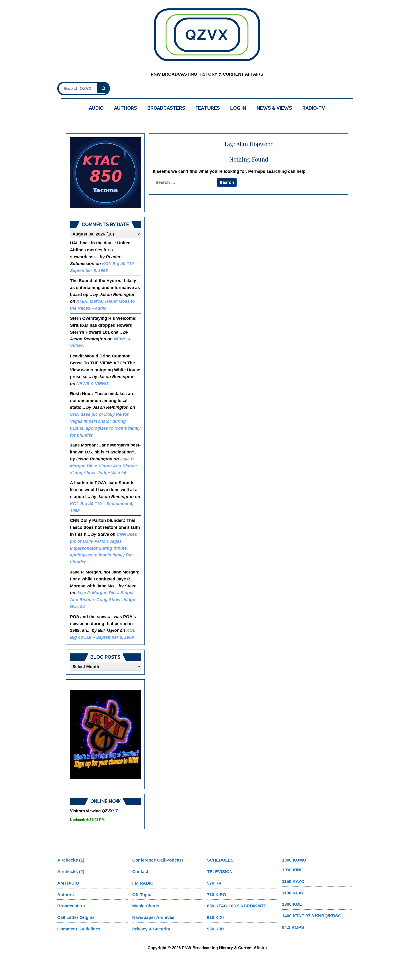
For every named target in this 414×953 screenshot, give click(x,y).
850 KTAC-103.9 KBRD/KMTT (236, 906)
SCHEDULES (220, 860)
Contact (140, 871)
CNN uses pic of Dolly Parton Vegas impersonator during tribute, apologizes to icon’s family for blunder (103, 548)
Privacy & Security (151, 929)
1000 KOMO (294, 860)
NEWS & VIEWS (274, 108)
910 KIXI (215, 917)
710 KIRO (216, 894)
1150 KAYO (293, 881)
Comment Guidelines (78, 929)
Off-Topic (141, 894)
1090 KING (293, 870)
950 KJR (215, 929)
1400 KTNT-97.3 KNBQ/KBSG (311, 915)
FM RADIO (143, 883)
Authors (65, 894)
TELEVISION (220, 871)
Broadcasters (71, 906)
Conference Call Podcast (157, 860)
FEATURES (208, 108)
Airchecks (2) (70, 871)
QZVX (207, 34)
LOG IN (238, 108)
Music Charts (145, 906)
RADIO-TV (313, 108)
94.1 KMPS (293, 927)
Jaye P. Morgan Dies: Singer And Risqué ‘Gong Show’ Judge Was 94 (103, 466)
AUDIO (96, 108)
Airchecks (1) (70, 860)
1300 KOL (292, 904)
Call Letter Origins (76, 917)
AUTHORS (125, 108)
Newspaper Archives (153, 917)
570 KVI (215, 883)
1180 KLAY (293, 893)
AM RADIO (68, 883)
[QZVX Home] (105, 172)
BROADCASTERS (166, 108)
